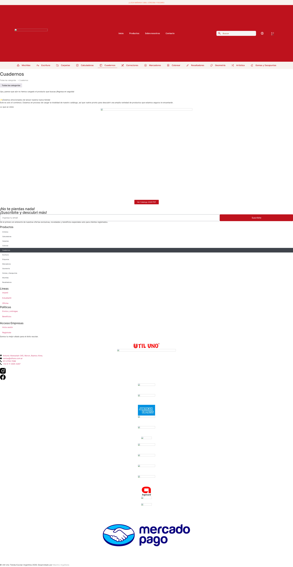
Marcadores (6, 264)
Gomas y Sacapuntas (9, 273)
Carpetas (5, 241)
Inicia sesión (7, 327)
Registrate (6, 332)
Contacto (170, 33)
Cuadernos (6, 250)
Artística (5, 232)
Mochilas (5, 278)
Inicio (121, 33)
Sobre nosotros (152, 33)
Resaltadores (7, 282)
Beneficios (6, 316)
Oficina (5, 303)
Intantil (5, 293)
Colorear (5, 246)
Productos (134, 33)
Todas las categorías (8, 80)
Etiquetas (5, 259)
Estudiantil (6, 298)
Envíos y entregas (10, 311)
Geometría (6, 268)
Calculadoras (6, 236)
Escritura (5, 255)
